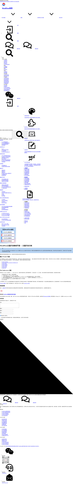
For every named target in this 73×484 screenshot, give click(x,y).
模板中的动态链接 (5, 181)
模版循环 (1, 189)
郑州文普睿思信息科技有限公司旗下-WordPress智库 (15, 446)
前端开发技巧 (6, 80)
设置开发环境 (2, 153)
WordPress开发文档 (5, 443)
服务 (5, 17)
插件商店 (39, 17)
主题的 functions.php (3, 211)
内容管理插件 (26, 178)
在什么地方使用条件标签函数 (7, 206)
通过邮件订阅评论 (4, 315)
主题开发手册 (6, 74)
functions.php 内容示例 (6, 214)
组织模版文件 (4, 165)
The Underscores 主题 (5, 224)
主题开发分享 (26, 202)
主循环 (3, 194)
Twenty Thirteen (4, 265)
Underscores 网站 (3, 283)
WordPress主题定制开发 (6, 411)
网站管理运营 (6, 82)
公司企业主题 (26, 171)
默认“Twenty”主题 (5, 223)
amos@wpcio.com (5, 482)
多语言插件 (26, 182)
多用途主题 (26, 174)
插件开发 (5, 1)
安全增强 (5, 85)
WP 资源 (42, 17)
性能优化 (8, 1)
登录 (18, 33)
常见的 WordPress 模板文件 (6, 173)
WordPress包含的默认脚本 (6, 220)
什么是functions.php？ (5, 213)
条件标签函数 (2, 204)
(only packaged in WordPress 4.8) (12, 262)
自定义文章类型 (5, 200)
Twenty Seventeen (5, 261)
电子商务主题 (4, 419)
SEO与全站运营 (16, 1)
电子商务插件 (26, 180)
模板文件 (1, 168)
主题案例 (5, 66)
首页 (3, 17)
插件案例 (5, 67)
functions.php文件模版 (5, 215)
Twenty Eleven (4, 267)
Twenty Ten (4, 268)
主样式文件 (4, 175)
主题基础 (1, 163)
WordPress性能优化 (5, 413)
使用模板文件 (4, 174)
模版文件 (3, 171)
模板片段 (3, 172)
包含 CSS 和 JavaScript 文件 (4, 217)
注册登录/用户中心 (27, 184)
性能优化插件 (26, 181)
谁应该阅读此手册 (5, 149)
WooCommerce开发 (7, 88)
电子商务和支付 (7, 90)
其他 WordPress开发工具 (6, 159)
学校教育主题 (26, 173)
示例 (3, 193)
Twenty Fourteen (4, 264)
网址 (1, 312)
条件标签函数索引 (5, 209)
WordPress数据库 (7, 87)
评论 (1, 302)
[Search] (9, 56)
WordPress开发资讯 (5, 444)
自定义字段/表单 (27, 183)
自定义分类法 (4, 202)
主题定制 (1, 1)
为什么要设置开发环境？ (6, 155)
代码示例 (3, 208)
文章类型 (3, 199)
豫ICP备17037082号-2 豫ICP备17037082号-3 (31, 446)
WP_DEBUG (4, 158)
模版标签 (1, 140)
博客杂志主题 (26, 170)
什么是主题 (4, 150)
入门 (3, 148)
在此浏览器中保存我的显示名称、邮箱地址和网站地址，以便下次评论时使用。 (15, 317)
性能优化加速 (26, 211)
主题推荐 (5, 71)
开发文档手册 (6, 81)
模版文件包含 (2, 177)
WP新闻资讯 (6, 83)
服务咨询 (18, 48)
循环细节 (3, 191)
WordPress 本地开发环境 (6, 156)
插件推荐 (5, 72)
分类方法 (3, 201)
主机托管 (11, 1)
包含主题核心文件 (5, 179)
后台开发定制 (6, 79)
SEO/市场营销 (26, 179)
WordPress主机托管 (5, 414)
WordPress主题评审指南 (6, 160)
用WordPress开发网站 (47, 296)
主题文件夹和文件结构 (6, 166)
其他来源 (3, 225)
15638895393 (4, 403)
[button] (20, 135)
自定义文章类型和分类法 (4, 197)
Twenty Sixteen (4, 262)
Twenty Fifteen (4, 263)
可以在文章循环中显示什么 (7, 192)
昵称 (1, 308)
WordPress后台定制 (5, 442)
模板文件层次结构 (5, 184)
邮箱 (1, 310)
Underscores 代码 (27, 283)
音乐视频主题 (26, 172)
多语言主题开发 (7, 89)
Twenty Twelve (4, 266)
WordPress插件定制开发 (6, 412)
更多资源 (3, 145)
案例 (21, 17)
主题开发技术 (4, 439)
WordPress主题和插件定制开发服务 (9, 294)
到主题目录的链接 (5, 180)
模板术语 (3, 170)
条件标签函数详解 (5, 207)
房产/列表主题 (26, 175)
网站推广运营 (4, 440)
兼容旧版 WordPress (5, 157)
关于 (18, 25)
